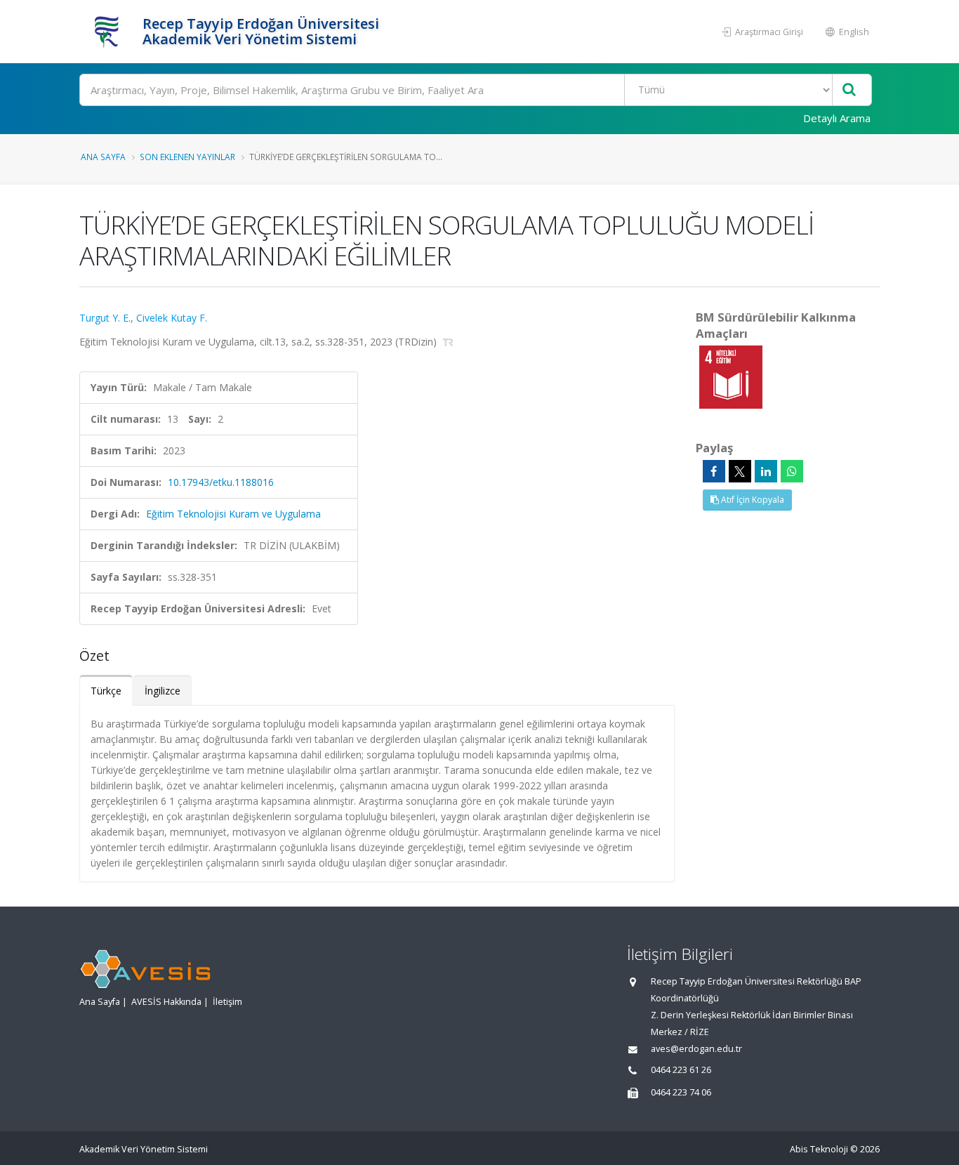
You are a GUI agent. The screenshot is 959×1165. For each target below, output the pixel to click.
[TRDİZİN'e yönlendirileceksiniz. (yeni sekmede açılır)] (448, 341)
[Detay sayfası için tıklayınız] (731, 376)
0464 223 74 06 (681, 1092)
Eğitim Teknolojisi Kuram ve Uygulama (233, 513)
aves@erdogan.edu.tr (696, 1049)
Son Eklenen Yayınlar (187, 156)
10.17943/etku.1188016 (221, 482)
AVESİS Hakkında (166, 1002)
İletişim (227, 1002)
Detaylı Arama (837, 118)
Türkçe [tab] (106, 690)
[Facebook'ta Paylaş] (714, 471)
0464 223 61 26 (681, 1070)
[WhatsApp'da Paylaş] (792, 471)
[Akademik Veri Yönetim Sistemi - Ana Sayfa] (109, 31)
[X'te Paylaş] (740, 471)
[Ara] (849, 90)
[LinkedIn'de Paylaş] (766, 471)
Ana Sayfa (103, 156)
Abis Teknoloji (819, 1149)
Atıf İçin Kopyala (751, 500)
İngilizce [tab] (162, 690)
